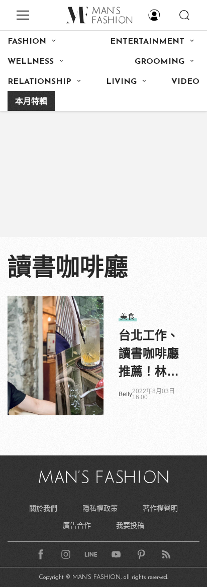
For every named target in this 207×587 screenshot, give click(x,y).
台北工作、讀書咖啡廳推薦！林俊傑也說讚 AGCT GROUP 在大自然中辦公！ (149, 354)
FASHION (27, 42)
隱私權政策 (100, 508)
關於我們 (43, 508)
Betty (125, 394)
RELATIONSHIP (39, 82)
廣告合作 (77, 525)
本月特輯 (31, 102)
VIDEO (185, 82)
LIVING (121, 82)
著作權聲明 (160, 508)
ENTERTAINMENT (147, 42)
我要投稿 (130, 525)
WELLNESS (31, 62)
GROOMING (159, 62)
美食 (127, 316)
